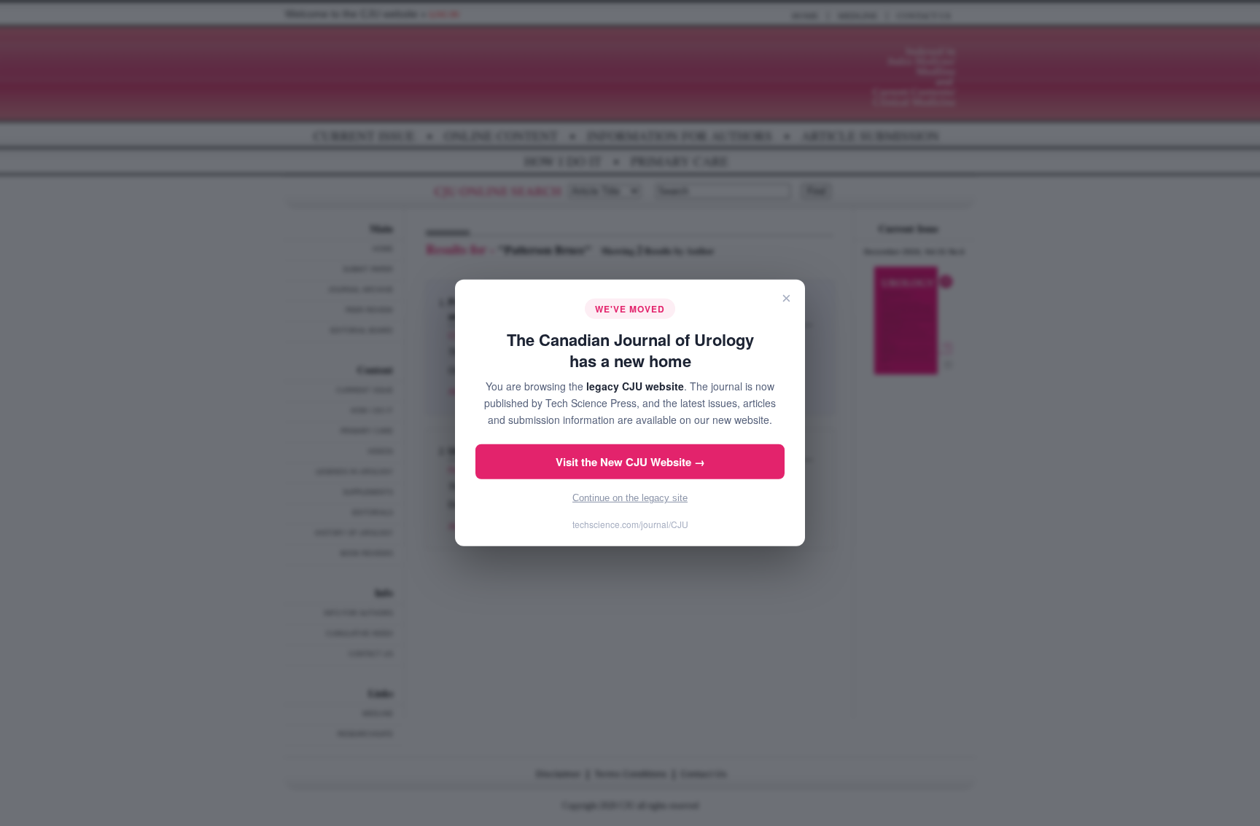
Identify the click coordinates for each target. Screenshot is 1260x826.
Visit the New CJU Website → (630, 462)
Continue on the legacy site (630, 497)
